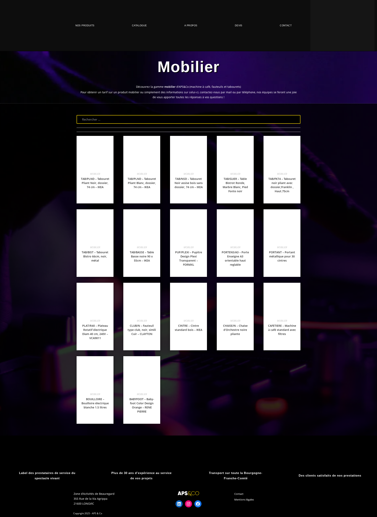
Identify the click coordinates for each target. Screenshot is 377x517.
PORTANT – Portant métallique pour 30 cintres (282, 256)
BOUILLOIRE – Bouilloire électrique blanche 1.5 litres (95, 403)
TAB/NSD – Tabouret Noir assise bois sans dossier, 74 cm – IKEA (189, 183)
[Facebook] (197, 503)
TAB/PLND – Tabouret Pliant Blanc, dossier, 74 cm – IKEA (142, 183)
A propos (190, 25)
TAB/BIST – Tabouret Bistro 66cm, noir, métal (95, 256)
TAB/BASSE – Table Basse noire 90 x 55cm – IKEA (142, 256)
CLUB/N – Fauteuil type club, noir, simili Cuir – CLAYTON (142, 330)
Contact (286, 25)
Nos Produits (84, 25)
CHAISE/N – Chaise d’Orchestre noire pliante (235, 330)
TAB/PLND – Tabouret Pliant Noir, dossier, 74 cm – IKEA (95, 183)
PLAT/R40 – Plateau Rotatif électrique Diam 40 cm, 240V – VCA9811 (95, 332)
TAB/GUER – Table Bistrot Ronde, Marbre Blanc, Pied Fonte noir (235, 185)
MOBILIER (95, 174)
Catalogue (139, 25)
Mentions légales (244, 499)
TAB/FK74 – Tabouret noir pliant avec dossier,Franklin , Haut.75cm (282, 185)
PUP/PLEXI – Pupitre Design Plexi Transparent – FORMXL (188, 258)
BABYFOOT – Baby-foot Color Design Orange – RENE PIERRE (141, 405)
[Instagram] (188, 503)
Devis (238, 25)
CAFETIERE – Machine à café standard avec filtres (282, 330)
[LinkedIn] (179, 503)
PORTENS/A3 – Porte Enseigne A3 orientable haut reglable (235, 258)
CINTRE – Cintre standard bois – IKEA (188, 328)
